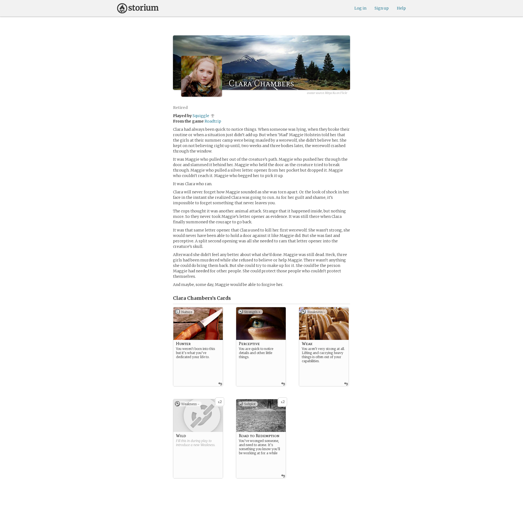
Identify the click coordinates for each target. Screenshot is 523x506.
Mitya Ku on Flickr (336, 93)
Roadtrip (213, 121)
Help (401, 8)
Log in (360, 8)
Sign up (382, 8)
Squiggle (201, 115)
